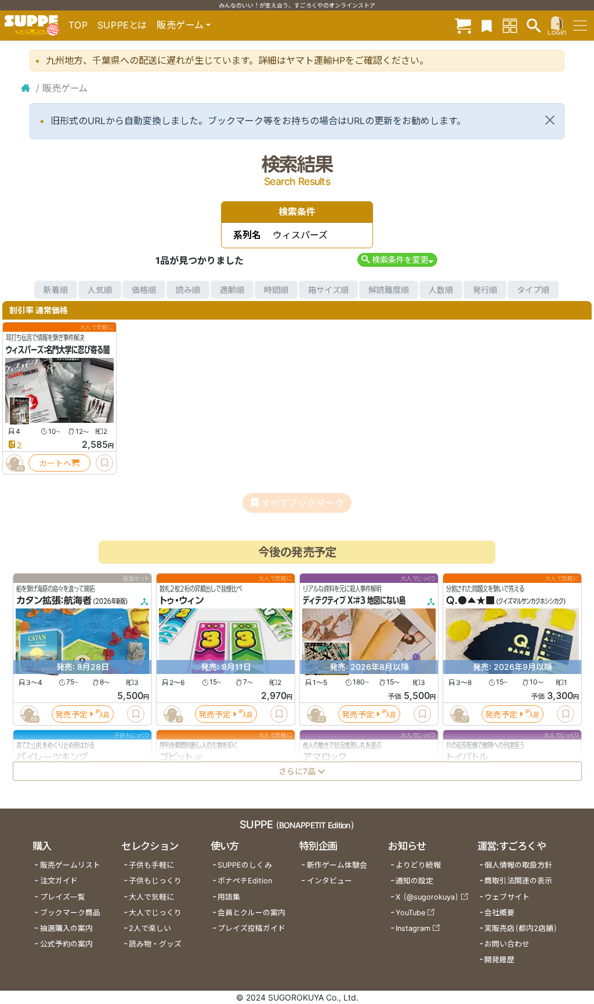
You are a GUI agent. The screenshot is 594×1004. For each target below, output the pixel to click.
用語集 (229, 897)
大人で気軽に (151, 897)
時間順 (276, 290)
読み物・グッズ (155, 944)
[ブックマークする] (104, 463)
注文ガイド (59, 880)
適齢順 (232, 290)
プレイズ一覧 (62, 897)
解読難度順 (388, 290)
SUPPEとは (122, 25)
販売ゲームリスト (70, 865)
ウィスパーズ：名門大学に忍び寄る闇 (58, 349)
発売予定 (71, 714)
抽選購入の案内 (66, 928)
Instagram (413, 928)
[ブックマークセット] (486, 25)
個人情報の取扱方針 (518, 865)
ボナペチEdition (245, 880)
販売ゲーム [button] (180, 25)
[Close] (550, 120)
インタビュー (329, 880)
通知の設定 (414, 880)
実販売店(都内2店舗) (520, 928)
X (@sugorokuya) (427, 897)
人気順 (100, 290)
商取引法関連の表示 (518, 880)
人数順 (441, 290)
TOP (78, 25)
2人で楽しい (150, 928)
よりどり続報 (418, 865)
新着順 (56, 290)
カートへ (55, 463)
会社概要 (499, 912)
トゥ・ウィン (182, 601)
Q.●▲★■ (470, 601)
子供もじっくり (155, 880)
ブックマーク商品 (70, 912)
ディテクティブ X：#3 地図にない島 (354, 601)
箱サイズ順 (328, 290)
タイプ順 (533, 290)
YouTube (410, 912)
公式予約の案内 (66, 944)
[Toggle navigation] (580, 25)
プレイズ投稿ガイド (251, 928)
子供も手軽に (151, 865)
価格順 (144, 290)
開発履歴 (499, 959)
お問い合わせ (507, 944)
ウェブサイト (507, 897)
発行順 (485, 290)
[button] (397, 259)
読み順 (188, 290)
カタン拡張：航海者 (54, 601)
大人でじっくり (155, 912)
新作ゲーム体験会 (337, 865)
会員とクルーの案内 (251, 912)
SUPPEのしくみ (245, 865)
